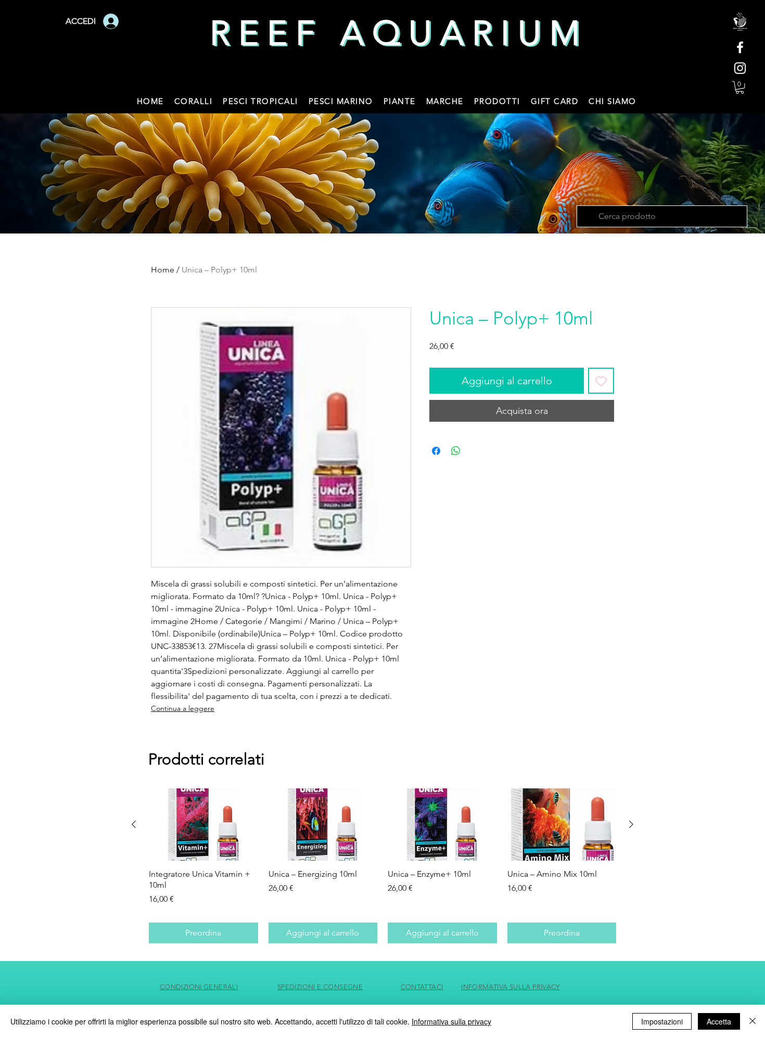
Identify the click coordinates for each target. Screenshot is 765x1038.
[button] (739, 87)
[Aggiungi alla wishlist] (601, 381)
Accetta (719, 1021)
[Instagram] (740, 68)
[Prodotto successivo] (631, 824)
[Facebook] (740, 47)
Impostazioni (662, 1021)
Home (162, 270)
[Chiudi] (752, 1021)
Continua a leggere (182, 708)
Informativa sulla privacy (451, 1021)
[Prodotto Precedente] (134, 824)
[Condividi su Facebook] (436, 451)
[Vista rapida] (203, 824)
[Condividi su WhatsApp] (456, 451)
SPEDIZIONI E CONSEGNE (320, 987)
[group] (383, 866)
